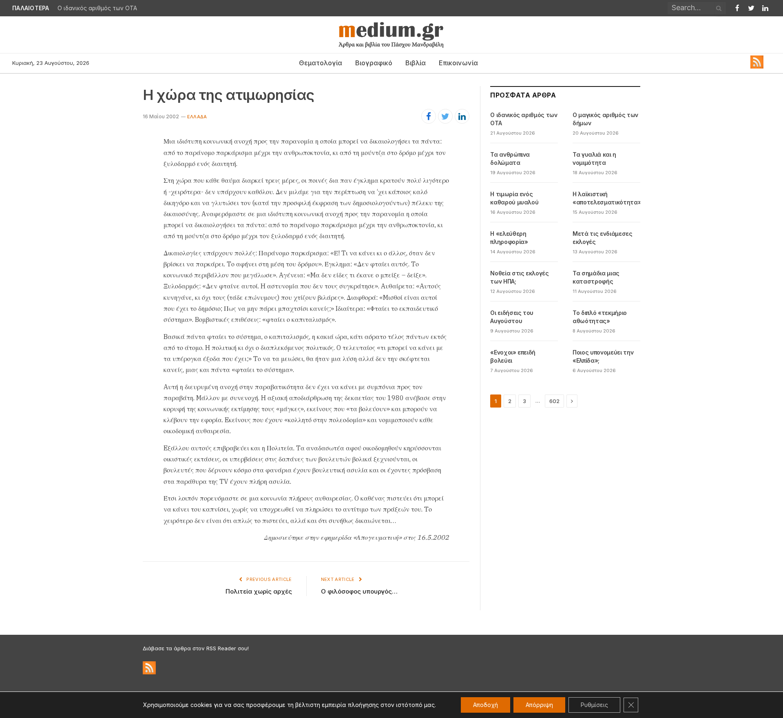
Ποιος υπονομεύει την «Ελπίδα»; (603, 356)
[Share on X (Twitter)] (445, 116)
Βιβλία (415, 63)
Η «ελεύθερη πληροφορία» (509, 237)
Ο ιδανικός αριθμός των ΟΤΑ (97, 8)
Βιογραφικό (373, 63)
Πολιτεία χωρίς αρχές (259, 591)
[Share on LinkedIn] (462, 116)
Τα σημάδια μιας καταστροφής (596, 277)
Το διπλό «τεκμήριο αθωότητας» (600, 316)
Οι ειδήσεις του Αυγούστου (511, 316)
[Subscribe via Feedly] (756, 66)
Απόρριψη (539, 704)
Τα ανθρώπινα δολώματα (510, 158)
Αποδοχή (485, 704)
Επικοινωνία (458, 63)
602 (554, 401)
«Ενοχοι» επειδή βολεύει (512, 356)
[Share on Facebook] (428, 116)
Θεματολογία (320, 63)
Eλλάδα (197, 117)
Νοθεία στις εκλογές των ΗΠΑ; (519, 277)
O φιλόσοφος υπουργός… (359, 591)
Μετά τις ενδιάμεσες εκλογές (602, 237)
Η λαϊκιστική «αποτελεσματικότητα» (607, 198)
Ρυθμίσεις (594, 704)
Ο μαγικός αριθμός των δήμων (605, 118)
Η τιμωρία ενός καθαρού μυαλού (514, 198)
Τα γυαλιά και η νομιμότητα (594, 158)
